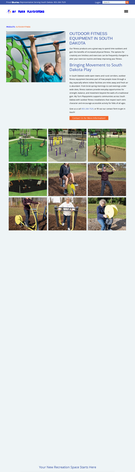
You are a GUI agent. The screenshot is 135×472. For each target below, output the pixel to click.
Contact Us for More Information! (88, 118)
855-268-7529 (60, 2)
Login (97, 2)
